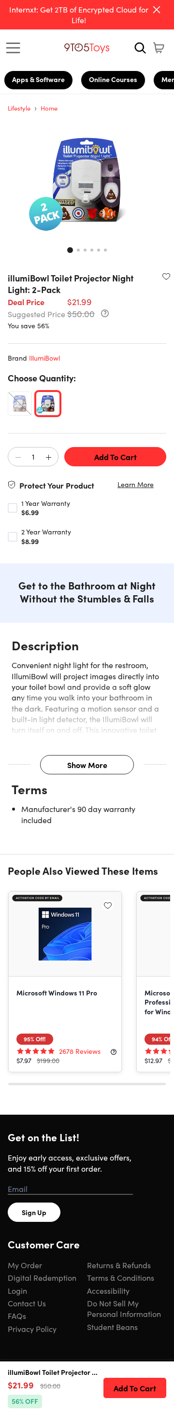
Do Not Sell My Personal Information (124, 1308)
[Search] (140, 47)
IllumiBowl (44, 358)
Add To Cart (115, 456)
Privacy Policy (32, 1328)
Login (17, 1290)
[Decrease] (18, 457)
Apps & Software (38, 79)
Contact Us (27, 1303)
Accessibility (108, 1290)
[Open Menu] (15, 47)
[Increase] (48, 457)
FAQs (17, 1315)
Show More (87, 764)
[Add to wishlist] (166, 276)
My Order (25, 1265)
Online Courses (113, 79)
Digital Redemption (42, 1277)
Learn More (135, 484)
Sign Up (34, 1212)
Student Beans (112, 1326)
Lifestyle (19, 107)
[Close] (156, 9)
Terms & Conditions (120, 1277)
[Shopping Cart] (158, 47)
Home (49, 107)
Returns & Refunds (119, 1265)
